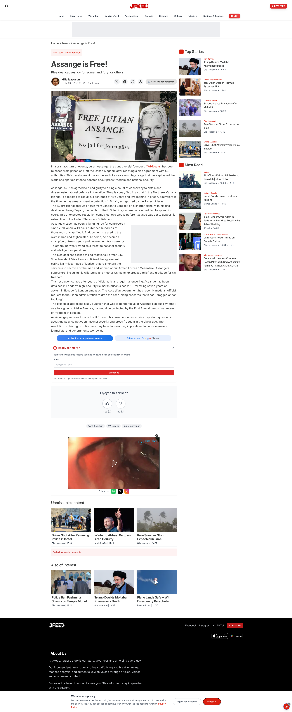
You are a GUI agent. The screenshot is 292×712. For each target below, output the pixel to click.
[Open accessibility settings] (286, 706)
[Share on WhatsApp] (133, 82)
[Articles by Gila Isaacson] (55, 81)
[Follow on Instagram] (126, 491)
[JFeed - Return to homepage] (56, 625)
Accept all (212, 701)
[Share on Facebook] (125, 82)
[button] (156, 435)
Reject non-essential (187, 701)
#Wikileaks (113, 426)
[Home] (139, 6)
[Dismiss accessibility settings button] (288, 704)
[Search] (7, 6)
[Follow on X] (120, 491)
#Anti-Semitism (95, 426)
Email (56, 359)
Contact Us (235, 625)
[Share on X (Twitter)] (117, 82)
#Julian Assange (132, 426)
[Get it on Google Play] (236, 636)
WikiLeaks (154, 166)
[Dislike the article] (120, 403)
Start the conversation (162, 81)
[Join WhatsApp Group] (113, 491)
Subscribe (114, 372)
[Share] (140, 82)
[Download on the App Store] (220, 636)
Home (55, 43)
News (66, 43)
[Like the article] (107, 403)
